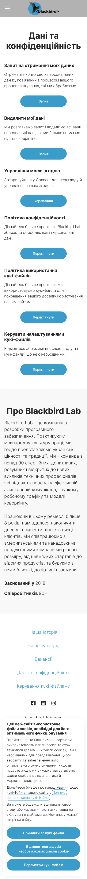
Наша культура (43, 645)
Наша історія (43, 632)
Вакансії (43, 659)
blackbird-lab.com (44, 718)
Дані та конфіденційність (43, 672)
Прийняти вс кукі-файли (43, 833)
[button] (43, 369)
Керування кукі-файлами (43, 686)
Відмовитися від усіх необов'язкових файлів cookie (44, 848)
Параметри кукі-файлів (43, 865)
